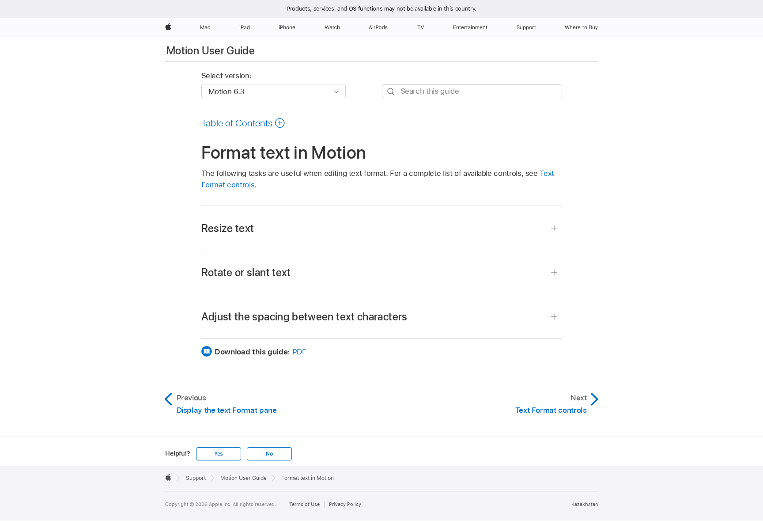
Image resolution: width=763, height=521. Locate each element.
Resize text (227, 228)
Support (196, 478)
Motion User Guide (210, 50)
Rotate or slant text (246, 272)
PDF (299, 351)
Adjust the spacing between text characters (304, 316)
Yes (218, 454)
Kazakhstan (584, 504)
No (269, 454)
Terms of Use (304, 504)
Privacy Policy (345, 504)
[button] (243, 123)
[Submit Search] (391, 91)
